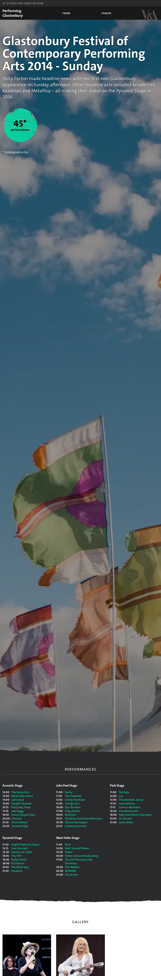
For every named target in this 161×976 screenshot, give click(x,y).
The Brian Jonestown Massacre (83, 818)
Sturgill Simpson (21, 803)
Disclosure (71, 875)
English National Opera (25, 844)
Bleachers (71, 815)
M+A (68, 844)
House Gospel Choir (23, 815)
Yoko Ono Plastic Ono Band (135, 815)
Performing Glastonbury (13, 13)
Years (66, 13)
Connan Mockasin (129, 807)
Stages (106, 13)
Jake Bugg (17, 811)
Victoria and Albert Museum (24, 3)
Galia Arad (17, 800)
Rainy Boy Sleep (21, 807)
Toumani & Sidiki (21, 852)
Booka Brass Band (22, 796)
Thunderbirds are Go (131, 800)
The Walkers (72, 867)
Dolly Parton (19, 859)
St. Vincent (125, 818)
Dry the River (73, 807)
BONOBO (70, 871)
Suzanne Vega (19, 826)
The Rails (124, 792)
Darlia (68, 792)
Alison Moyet (19, 822)
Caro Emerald (19, 848)
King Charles (72, 811)
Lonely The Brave (75, 800)
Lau (121, 796)
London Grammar (75, 826)
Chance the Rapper (76, 822)
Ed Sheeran (18, 863)
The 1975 (16, 856)
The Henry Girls (20, 792)
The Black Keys (20, 867)
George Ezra (72, 803)
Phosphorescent (128, 811)
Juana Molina (127, 803)
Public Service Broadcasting (81, 856)
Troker (68, 852)
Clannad (16, 818)
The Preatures (73, 796)
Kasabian (16, 871)
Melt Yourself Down (77, 848)
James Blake (126, 822)
